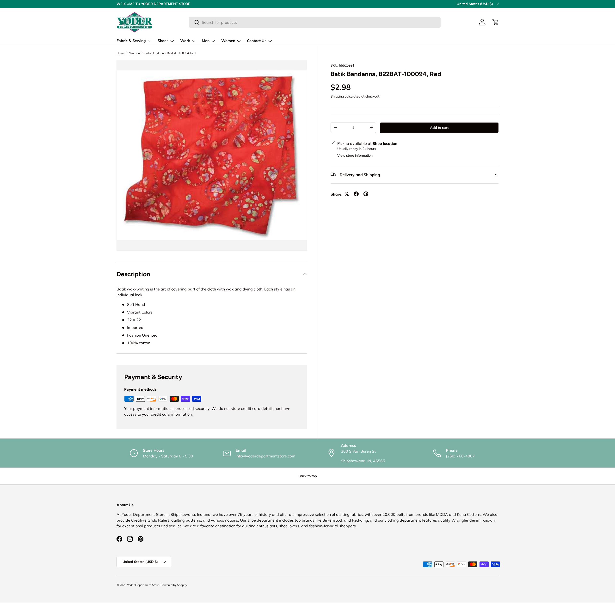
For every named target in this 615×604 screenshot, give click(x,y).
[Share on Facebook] (356, 194)
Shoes (163, 40)
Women (228, 40)
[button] (495, 22)
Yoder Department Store (143, 585)
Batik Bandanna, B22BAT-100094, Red (170, 53)
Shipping (337, 96)
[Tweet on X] (346, 194)
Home (121, 53)
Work (185, 40)
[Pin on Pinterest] (366, 194)
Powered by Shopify (173, 585)
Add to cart (439, 127)
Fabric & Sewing (131, 40)
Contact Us (256, 40)
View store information (355, 155)
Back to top (307, 476)
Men (205, 40)
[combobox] (315, 22)
